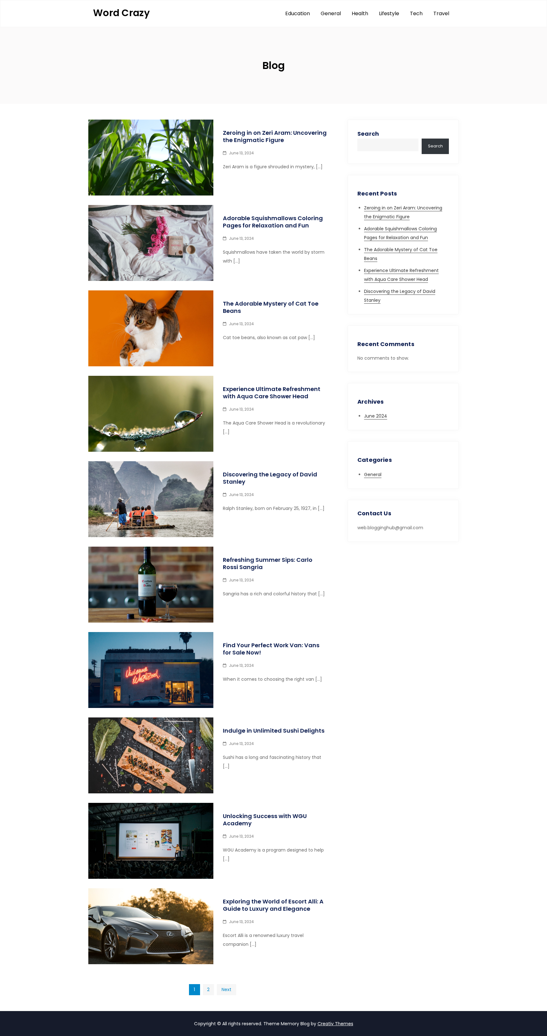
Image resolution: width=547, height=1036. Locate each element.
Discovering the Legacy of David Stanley (270, 478)
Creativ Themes (335, 1023)
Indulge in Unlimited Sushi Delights (273, 731)
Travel (441, 13)
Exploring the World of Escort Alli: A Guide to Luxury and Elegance (273, 905)
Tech (416, 13)
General (331, 13)
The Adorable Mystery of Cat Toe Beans (270, 307)
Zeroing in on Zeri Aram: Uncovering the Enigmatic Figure (275, 136)
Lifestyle (389, 13)
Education (297, 13)
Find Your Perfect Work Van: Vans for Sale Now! (271, 648)
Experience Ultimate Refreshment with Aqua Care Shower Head (271, 392)
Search (368, 134)
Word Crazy (121, 13)
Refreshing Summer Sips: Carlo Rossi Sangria (267, 563)
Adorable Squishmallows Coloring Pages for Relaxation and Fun (273, 221)
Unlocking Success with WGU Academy (265, 819)
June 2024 (375, 416)
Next (226, 989)
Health (360, 13)
